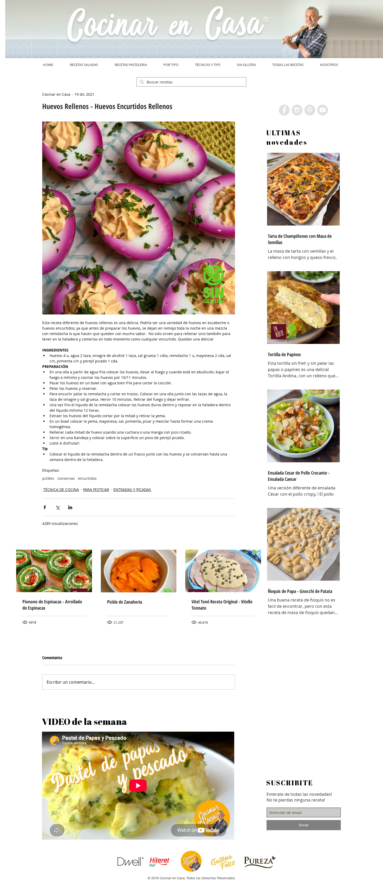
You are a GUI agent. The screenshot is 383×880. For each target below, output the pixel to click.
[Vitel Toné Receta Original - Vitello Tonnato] (223, 571)
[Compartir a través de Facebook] (44, 507)
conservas (66, 478)
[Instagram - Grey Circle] (297, 110)
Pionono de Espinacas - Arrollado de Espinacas (52, 604)
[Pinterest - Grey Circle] (309, 110)
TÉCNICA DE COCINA (61, 489)
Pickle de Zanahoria (124, 602)
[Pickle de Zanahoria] (139, 571)
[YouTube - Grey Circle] (322, 110)
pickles (48, 478)
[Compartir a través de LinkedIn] (70, 507)
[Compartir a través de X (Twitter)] (57, 507)
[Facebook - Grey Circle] (284, 110)
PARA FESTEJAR (96, 489)
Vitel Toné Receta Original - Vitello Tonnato (221, 604)
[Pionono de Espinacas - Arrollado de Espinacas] (54, 571)
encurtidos (87, 478)
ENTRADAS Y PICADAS (132, 489)
